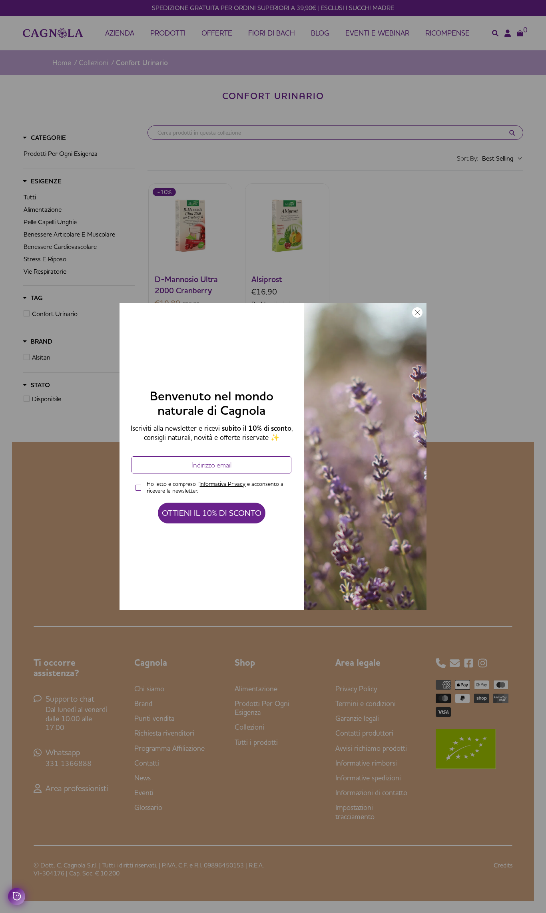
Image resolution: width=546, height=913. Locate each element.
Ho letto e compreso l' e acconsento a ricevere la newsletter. (215, 487)
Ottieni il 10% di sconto (211, 513)
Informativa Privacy (222, 483)
